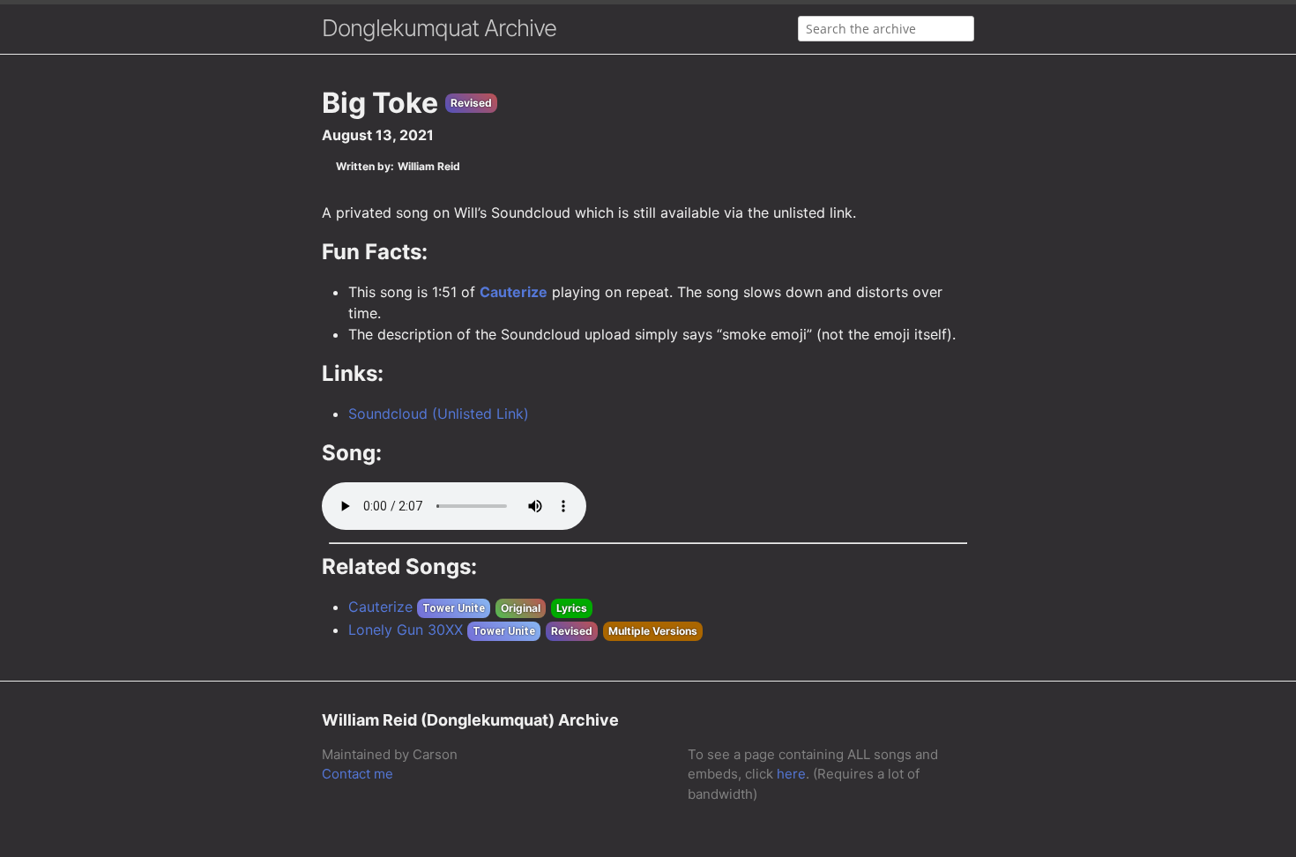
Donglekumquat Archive (439, 27)
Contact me (357, 773)
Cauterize (513, 292)
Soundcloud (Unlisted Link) (438, 413)
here (791, 773)
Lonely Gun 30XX (405, 629)
